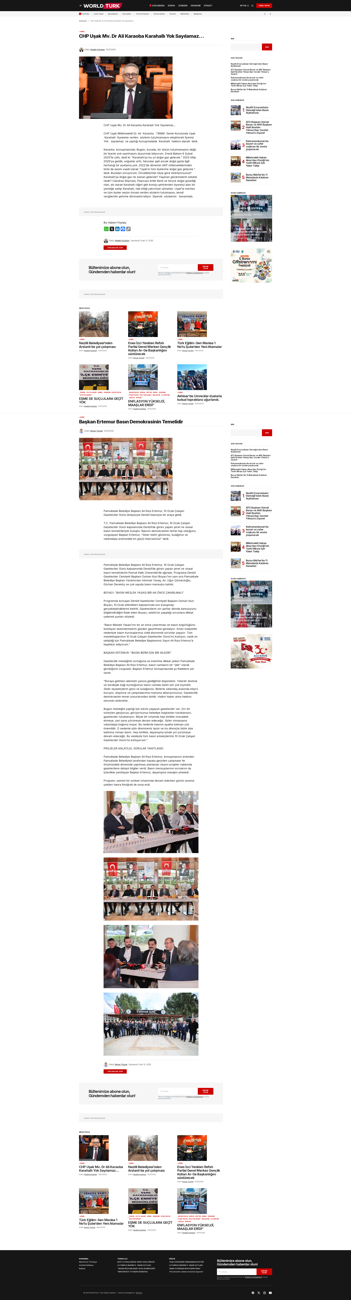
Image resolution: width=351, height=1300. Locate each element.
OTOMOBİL (165, 395)
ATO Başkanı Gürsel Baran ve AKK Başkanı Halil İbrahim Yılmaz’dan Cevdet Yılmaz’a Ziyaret (251, 72)
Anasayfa (83, 21)
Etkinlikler (184, 14)
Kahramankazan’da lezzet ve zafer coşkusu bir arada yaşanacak (247, 79)
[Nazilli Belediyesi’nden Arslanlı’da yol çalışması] (102, 324)
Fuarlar (173, 14)
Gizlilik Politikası (86, 1265)
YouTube (85, 14)
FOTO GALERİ (91, 392)
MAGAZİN (156, 395)
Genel (82, 31)
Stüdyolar (198, 14)
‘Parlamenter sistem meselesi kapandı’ (186, 1272)
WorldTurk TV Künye (88, 1262)
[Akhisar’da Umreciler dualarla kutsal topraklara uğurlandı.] (200, 377)
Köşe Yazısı (116, 392)
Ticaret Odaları (142, 14)
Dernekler (126, 14)
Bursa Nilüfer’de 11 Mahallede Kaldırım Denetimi (249, 91)
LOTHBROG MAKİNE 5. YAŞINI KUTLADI (134, 1265)
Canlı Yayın (99, 14)
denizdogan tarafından (242, 214)
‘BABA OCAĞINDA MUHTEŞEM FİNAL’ (185, 1268)
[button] (80, 5)
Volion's (139, 1293)
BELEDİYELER (134, 392)
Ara (232, 39)
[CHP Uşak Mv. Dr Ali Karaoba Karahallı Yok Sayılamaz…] (102, 1148)
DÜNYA (82, 392)
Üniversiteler (159, 14)
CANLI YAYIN (264, 6)
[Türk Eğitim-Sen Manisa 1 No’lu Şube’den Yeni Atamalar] (200, 324)
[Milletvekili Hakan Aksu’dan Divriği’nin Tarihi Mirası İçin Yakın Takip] (236, 161)
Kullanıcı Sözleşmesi (194, 273)
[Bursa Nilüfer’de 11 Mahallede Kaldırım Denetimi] (236, 177)
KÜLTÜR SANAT (86, 395)
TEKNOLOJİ (122, 1259)
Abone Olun (205, 267)
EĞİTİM (149, 392)
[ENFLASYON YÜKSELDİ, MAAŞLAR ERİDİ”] (151, 377)
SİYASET (139, 397)
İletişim (82, 1268)
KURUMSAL (84, 1259)
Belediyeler (113, 14)
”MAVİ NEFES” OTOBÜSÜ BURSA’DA (132, 1272)
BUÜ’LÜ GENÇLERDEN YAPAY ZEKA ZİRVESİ (135, 1262)
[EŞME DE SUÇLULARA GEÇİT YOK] (102, 377)
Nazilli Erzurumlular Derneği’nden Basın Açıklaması (249, 65)
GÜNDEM (107, 392)
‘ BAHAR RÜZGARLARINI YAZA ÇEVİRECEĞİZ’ (136, 1268)
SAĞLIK (132, 397)
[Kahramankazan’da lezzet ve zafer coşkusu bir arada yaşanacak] (236, 145)
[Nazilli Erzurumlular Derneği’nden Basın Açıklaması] (236, 110)
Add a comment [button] (116, 248)
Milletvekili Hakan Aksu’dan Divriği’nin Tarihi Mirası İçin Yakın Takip (248, 85)
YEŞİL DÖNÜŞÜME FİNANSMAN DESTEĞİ (186, 1262)
